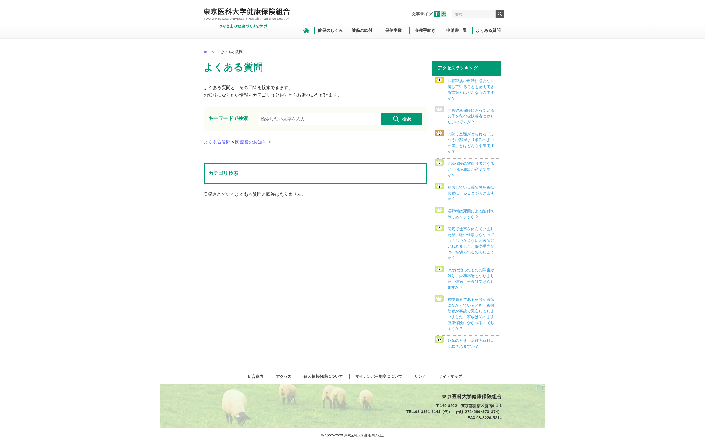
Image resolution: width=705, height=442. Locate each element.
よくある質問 (217, 142)
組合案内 (256, 376)
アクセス (284, 376)
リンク (420, 376)
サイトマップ (450, 376)
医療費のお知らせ (253, 142)
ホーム (209, 52)
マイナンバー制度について (378, 376)
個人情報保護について (323, 376)
